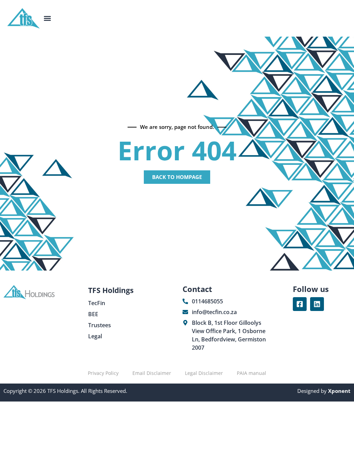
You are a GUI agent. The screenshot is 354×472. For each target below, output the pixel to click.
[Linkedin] (317, 304)
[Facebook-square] (300, 304)
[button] (47, 18)
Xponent (339, 390)
